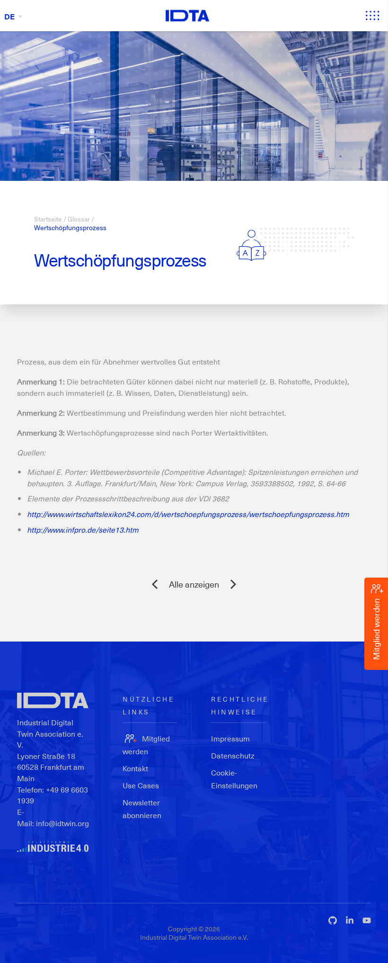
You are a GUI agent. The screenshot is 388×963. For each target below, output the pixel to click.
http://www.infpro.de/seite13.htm (83, 529)
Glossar (79, 219)
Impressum (230, 738)
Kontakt (135, 768)
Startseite (48, 219)
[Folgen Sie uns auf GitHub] (332, 920)
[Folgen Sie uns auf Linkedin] (349, 920)
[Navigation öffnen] (372, 15)
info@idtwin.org (62, 823)
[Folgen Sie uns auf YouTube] (366, 920)
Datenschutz (233, 755)
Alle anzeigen (194, 584)
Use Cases (141, 785)
